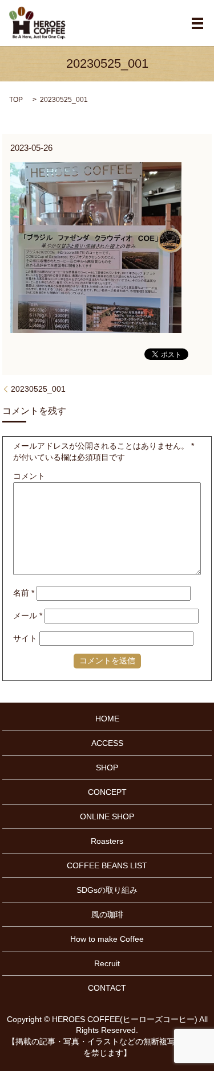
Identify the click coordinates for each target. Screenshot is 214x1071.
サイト (25, 638)
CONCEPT (107, 792)
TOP (16, 100)
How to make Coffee (107, 938)
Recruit (107, 963)
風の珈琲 (107, 914)
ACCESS (107, 743)
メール (27, 615)
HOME (107, 718)
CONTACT (107, 987)
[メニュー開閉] (197, 23)
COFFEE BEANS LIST (107, 865)
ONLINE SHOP (107, 816)
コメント (29, 476)
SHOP (107, 767)
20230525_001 (38, 388)
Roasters (107, 841)
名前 (23, 592)
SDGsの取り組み (107, 889)
